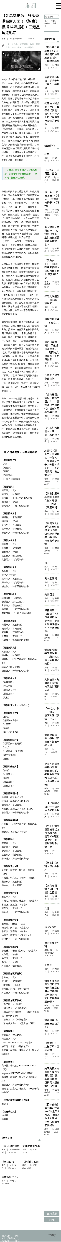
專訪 (24, 1149)
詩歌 (46, 209)
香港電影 (24, 43)
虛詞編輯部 (29, 47)
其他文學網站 (8, 1238)
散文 (46, 566)
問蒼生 (53, 20)
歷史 (46, 128)
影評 (3, 1165)
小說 (46, 157)
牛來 (46, 20)
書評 (46, 307)
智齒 (32, 43)
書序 (46, 511)
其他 (46, 91)
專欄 (46, 896)
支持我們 (6, 1240)
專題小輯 (48, 950)
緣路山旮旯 (17, 47)
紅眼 (35, 1149)
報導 (3, 38)
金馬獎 (15, 43)
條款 (17, 1240)
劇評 (46, 248)
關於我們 (6, 1235)
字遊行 (47, 177)
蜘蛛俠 (47, 23)
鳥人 (14, 1180)
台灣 (7, 43)
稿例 (17, 1235)
